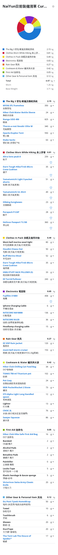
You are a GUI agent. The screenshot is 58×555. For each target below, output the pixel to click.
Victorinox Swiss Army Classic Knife (18, 483)
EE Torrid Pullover (12, 279)
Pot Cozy (7, 380)
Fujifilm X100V (10, 295)
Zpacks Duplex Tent (13, 132)
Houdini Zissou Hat (13, 249)
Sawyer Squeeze (11, 417)
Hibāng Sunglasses (12, 202)
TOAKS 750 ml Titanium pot (17, 373)
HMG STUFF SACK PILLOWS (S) (18, 272)
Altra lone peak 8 (12, 156)
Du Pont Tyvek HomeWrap (16, 501)
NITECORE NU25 (11, 319)
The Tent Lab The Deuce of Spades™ (17, 537)
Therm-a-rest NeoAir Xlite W (18, 126)
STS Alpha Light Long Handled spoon (18, 395)
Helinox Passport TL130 (15, 222)
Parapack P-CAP (11, 212)
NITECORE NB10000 (13, 312)
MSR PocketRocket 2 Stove (16, 387)
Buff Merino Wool (12, 255)
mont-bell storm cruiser (15, 349)
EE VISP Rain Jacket (12, 343)
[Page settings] (53, 6)
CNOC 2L (7, 410)
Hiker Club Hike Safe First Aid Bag (20, 434)
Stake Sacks (9, 139)
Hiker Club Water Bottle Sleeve (19, 112)
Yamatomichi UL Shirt (14, 191)
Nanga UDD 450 (11, 119)
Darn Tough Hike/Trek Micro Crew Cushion (18, 168)
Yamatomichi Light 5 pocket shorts (17, 180)
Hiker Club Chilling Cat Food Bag (19, 366)
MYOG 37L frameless (13, 105)
